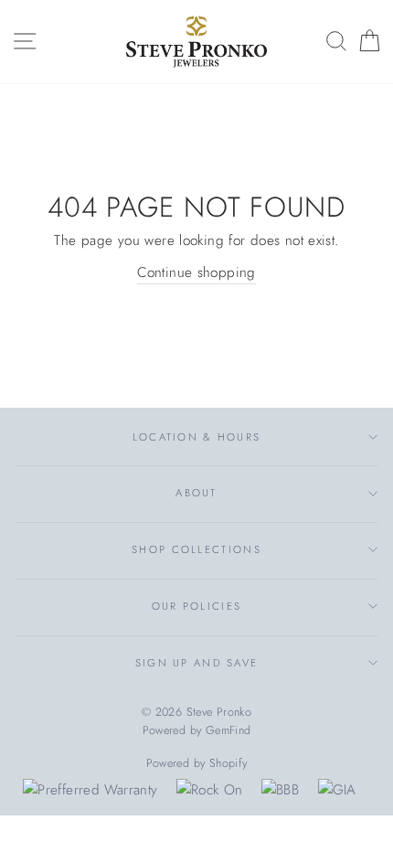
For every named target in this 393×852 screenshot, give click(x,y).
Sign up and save (197, 662)
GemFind (228, 730)
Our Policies (197, 606)
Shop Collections (196, 549)
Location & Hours (197, 437)
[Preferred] (90, 790)
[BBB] (280, 790)
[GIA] (337, 790)
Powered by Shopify (197, 763)
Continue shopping (196, 272)
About (196, 492)
